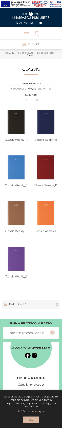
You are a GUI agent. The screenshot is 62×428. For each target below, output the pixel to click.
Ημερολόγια (25, 53)
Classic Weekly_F (46, 231)
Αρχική (9, 53)
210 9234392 (27, 22)
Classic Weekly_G (16, 276)
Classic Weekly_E (16, 231)
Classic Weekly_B (46, 139)
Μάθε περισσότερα (31, 411)
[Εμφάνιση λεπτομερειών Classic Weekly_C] (16, 167)
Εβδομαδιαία (45, 53)
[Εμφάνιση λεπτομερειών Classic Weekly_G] (16, 258)
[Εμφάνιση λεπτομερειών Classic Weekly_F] (46, 213)
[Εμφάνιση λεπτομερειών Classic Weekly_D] (46, 167)
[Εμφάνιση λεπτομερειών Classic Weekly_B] (46, 122)
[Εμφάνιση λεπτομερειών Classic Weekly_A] (16, 122)
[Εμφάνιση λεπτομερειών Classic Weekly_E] (16, 213)
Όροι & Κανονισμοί (31, 384)
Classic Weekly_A (16, 139)
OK (31, 420)
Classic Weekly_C (16, 185)
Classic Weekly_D (45, 185)
